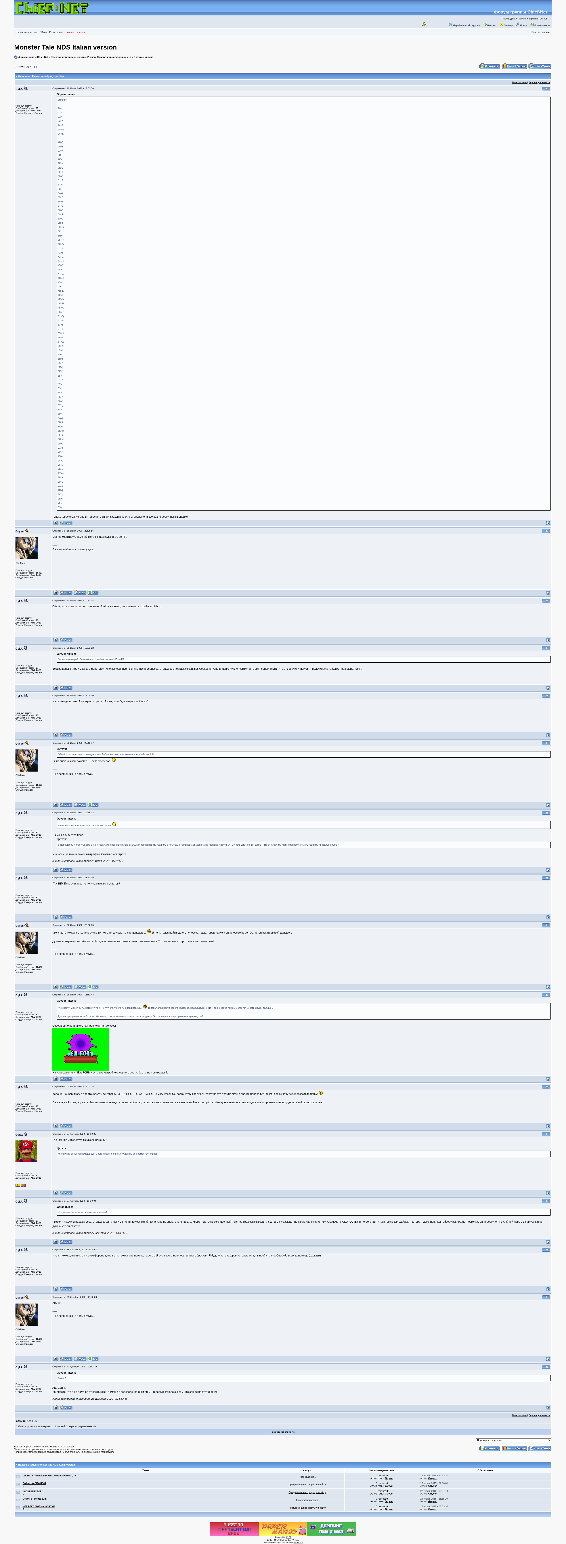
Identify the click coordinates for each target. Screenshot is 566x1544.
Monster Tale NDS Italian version (65, 47)
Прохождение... (307, 1476)
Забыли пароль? (541, 32)
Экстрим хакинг (143, 57)
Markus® (298, 1543)
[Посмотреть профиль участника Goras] (55, 1194)
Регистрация (56, 32)
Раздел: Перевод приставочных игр (109, 57)
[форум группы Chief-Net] (52, 13)
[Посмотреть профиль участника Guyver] (55, 594)
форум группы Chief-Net (520, 12)
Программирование (307, 1500)
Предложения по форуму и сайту (307, 1484)
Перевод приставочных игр (68, 57)
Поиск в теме (519, 82)
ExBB (288, 1537)
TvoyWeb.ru (293, 1540)
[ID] (546, 90)
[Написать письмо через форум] (66, 524)
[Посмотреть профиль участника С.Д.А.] (55, 524)
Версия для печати (539, 82)
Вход (44, 32)
